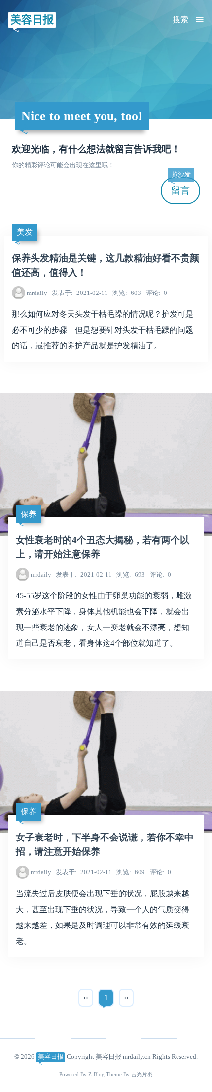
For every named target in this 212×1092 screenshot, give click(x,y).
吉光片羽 (142, 1074)
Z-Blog (96, 1074)
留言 (181, 186)
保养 (28, 514)
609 (130, 872)
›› (126, 997)
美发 (25, 232)
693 (130, 574)
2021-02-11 (80, 292)
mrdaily (37, 292)
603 (126, 292)
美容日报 (32, 19)
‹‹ (85, 997)
